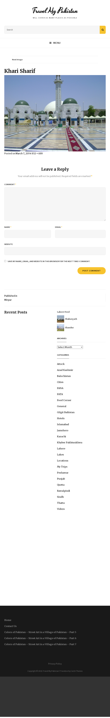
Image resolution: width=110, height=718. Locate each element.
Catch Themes (77, 671)
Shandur (69, 327)
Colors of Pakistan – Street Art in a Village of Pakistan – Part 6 (40, 638)
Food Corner (64, 400)
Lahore (61, 448)
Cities (60, 382)
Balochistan (64, 376)
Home (7, 620)
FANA (60, 388)
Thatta (61, 502)
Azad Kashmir (65, 370)
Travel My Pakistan (55, 10)
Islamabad (63, 424)
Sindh (60, 496)
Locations (62, 460)
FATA (60, 394)
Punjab (61, 478)
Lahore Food (63, 312)
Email (58, 227)
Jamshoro (62, 430)
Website (8, 244)
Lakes (60, 454)
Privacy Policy (55, 663)
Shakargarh (71, 319)
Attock (61, 364)
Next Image (17, 59)
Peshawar (62, 472)
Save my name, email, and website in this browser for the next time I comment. (49, 261)
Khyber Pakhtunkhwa (69, 442)
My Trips (62, 466)
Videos (61, 508)
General (61, 406)
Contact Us (10, 626)
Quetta (60, 484)
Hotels (61, 418)
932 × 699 (37, 153)
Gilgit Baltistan (65, 412)
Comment (10, 184)
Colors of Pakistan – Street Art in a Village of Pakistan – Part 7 (40, 644)
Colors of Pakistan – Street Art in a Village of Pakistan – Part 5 (40, 632)
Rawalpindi (63, 490)
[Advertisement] (55, 697)
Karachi (61, 436)
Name (7, 227)
